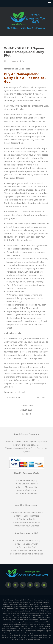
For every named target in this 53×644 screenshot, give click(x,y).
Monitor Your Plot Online (27, 515)
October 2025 (26, 405)
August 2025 (26, 409)
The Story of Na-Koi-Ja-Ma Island (27, 553)
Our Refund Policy (27, 490)
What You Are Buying (27, 480)
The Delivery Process (27, 483)
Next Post (43, 397)
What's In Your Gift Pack (27, 525)
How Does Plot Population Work (27, 512)
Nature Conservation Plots (27, 522)
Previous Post (12, 397)
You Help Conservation (27, 543)
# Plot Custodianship (26, 519)
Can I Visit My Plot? (27, 547)
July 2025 (26, 414)
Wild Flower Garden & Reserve (27, 550)
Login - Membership (27, 487)
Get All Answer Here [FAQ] (27, 540)
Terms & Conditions (27, 493)
